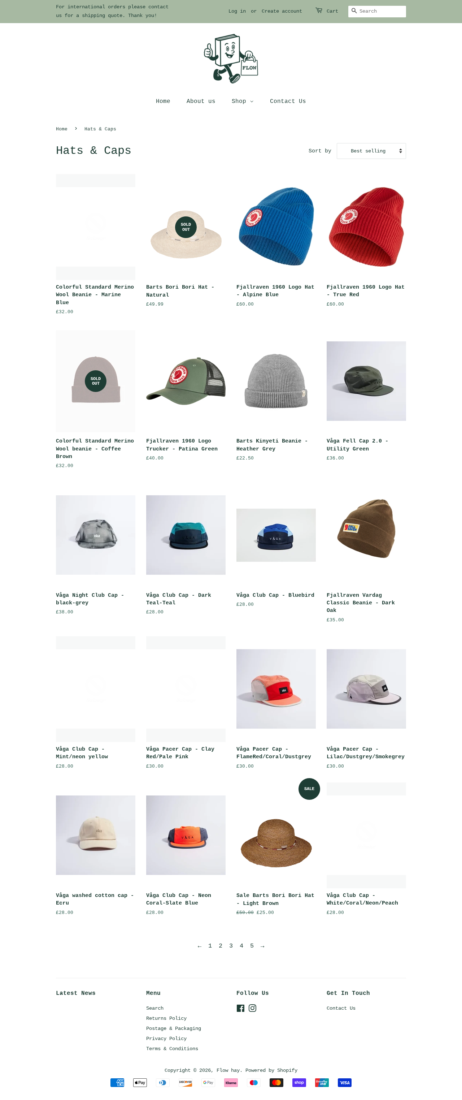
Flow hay (228, 1070)
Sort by (320, 151)
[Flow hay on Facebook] (240, 1010)
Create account (282, 11)
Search (155, 1008)
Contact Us (288, 101)
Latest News (76, 993)
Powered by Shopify (271, 1070)
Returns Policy (166, 1018)
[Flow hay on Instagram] (252, 1010)
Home (163, 101)
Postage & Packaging (173, 1028)
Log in (237, 11)
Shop (241, 101)
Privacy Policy (166, 1038)
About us (201, 101)
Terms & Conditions (172, 1049)
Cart (332, 11)
